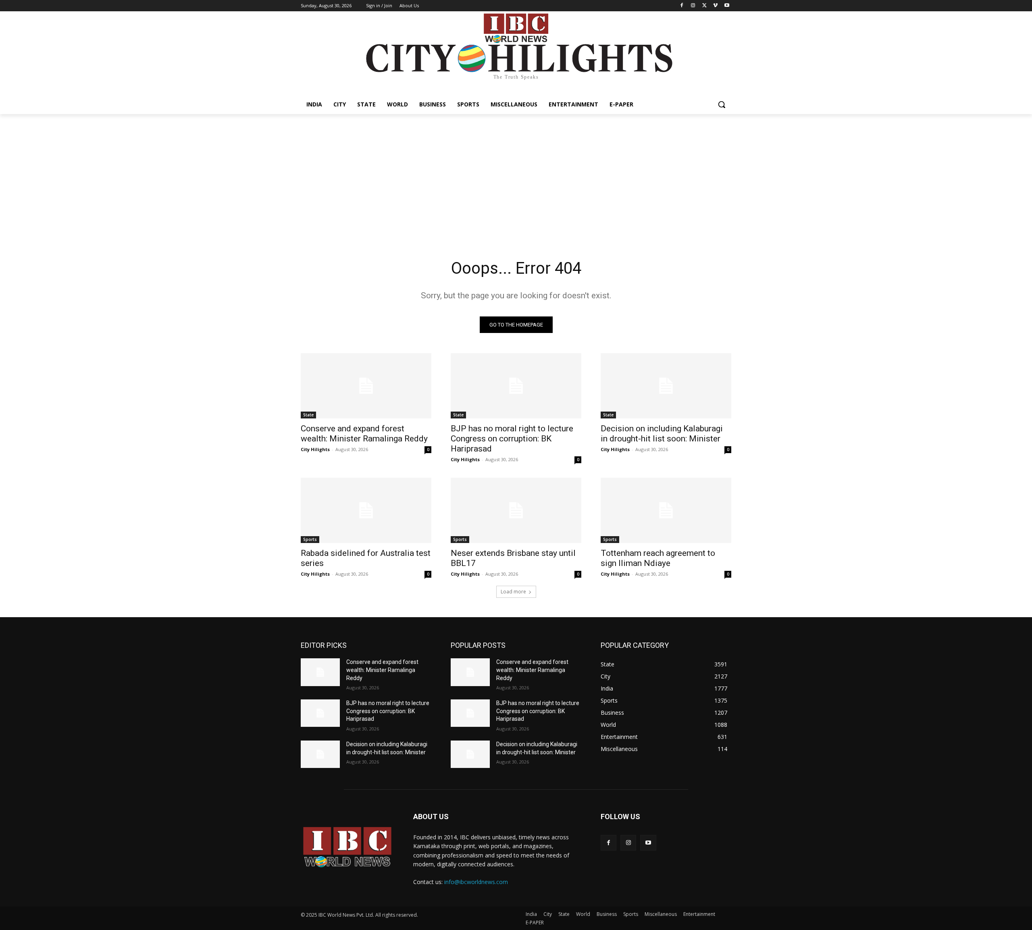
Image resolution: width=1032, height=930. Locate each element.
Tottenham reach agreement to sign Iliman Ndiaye (658, 558)
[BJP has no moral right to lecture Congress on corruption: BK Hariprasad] (516, 385)
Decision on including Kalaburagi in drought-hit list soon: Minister (662, 433)
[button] (721, 104)
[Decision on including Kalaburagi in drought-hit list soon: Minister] (666, 385)
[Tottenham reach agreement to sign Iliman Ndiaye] (666, 510)
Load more (513, 591)
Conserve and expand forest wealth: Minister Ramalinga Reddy (364, 433)
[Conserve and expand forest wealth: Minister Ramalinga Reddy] (366, 385)
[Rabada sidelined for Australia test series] (366, 510)
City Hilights (315, 449)
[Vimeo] (715, 5)
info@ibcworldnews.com (476, 882)
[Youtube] (726, 5)
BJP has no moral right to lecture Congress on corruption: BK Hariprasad (512, 439)
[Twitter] (704, 5)
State (308, 415)
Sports (310, 539)
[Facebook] (682, 5)
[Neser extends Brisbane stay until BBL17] (516, 510)
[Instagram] (693, 5)
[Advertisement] (516, 174)
